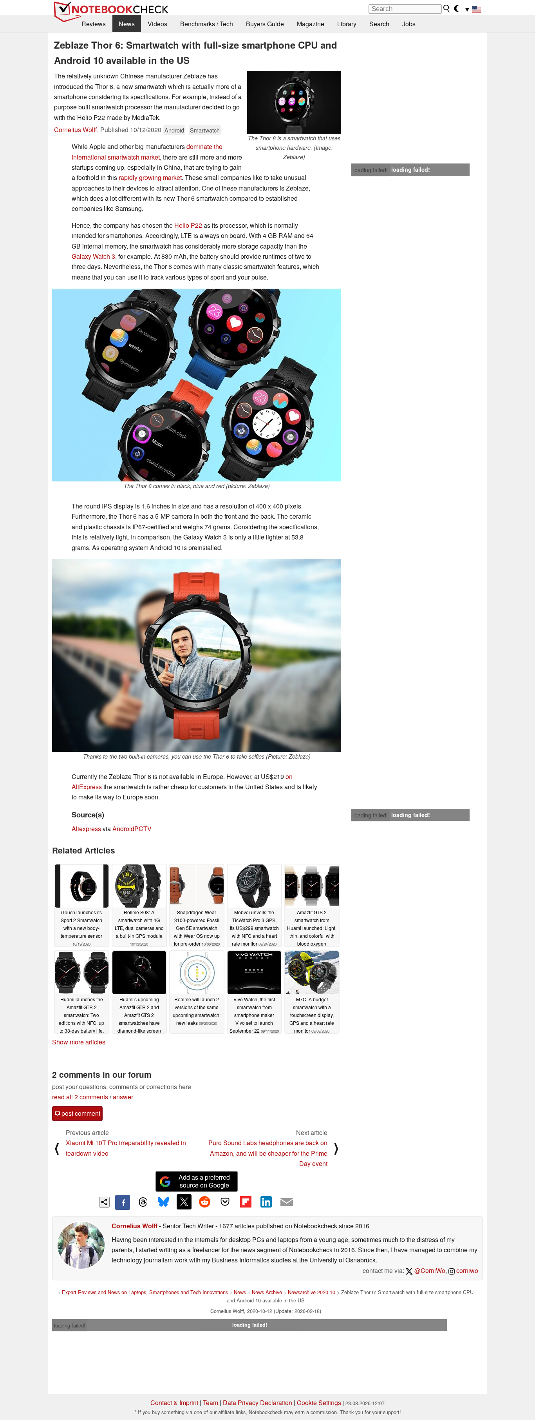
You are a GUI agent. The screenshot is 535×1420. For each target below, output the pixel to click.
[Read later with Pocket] (225, 1201)
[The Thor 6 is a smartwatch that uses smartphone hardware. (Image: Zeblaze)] (294, 102)
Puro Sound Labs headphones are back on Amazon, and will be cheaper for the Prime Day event (267, 1153)
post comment (80, 1113)
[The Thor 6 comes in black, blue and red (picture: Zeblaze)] (196, 385)
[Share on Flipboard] (245, 1201)
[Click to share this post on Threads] (143, 1202)
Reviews (93, 23)
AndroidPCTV (132, 828)
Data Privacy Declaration (257, 1402)
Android (174, 130)
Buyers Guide (265, 23)
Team (210, 1402)
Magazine (310, 23)
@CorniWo (429, 1270)
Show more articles (78, 1041)
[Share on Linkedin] (265, 1201)
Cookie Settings (319, 1402)
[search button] (446, 9)
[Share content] (104, 1202)
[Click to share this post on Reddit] (204, 1201)
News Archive (267, 1292)
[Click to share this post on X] (184, 1201)
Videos (157, 23)
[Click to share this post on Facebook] (122, 1202)
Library (346, 23)
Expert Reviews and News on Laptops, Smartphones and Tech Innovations (145, 1292)
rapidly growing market (150, 177)
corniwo (466, 1270)
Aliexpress (86, 828)
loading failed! (370, 170)
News (127, 23)
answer (123, 1096)
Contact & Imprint (174, 1402)
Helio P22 (188, 225)
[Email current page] (286, 1202)
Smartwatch (205, 130)
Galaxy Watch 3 (93, 256)
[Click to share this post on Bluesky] (163, 1202)
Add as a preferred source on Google (204, 1181)
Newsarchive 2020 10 (311, 1292)
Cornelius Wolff (75, 129)
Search (379, 23)
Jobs (409, 23)
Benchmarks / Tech (206, 23)
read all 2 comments (80, 1096)
